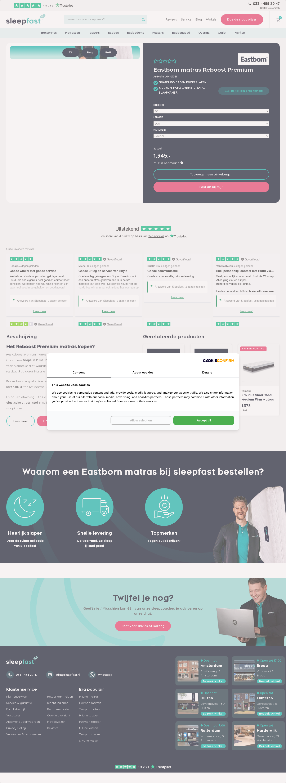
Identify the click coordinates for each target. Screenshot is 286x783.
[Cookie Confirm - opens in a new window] (218, 360)
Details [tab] (207, 372)
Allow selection (141, 420)
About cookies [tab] (143, 372)
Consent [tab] (79, 372)
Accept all (204, 420)
